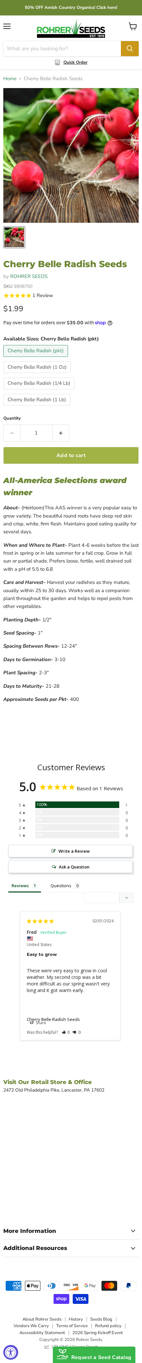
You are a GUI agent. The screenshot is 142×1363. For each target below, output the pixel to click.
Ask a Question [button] (74, 867)
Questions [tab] (61, 886)
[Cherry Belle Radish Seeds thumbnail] (14, 237)
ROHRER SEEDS (29, 276)
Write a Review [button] (74, 851)
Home (10, 78)
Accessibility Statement (42, 1333)
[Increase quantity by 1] (61, 433)
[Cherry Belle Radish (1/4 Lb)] (39, 391)
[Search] (130, 48)
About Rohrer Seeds (41, 1319)
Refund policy (108, 1326)
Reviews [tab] (20, 886)
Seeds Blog (101, 1319)
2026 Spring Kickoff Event (97, 1333)
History (76, 1319)
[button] (66, 1032)
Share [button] (40, 1023)
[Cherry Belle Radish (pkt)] (36, 358)
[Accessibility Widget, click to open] (10, 1352)
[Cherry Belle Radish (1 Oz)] (38, 374)
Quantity (12, 418)
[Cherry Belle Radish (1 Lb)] (37, 407)
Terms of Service (72, 1326)
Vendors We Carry (31, 1326)
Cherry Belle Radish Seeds (53, 1019)
